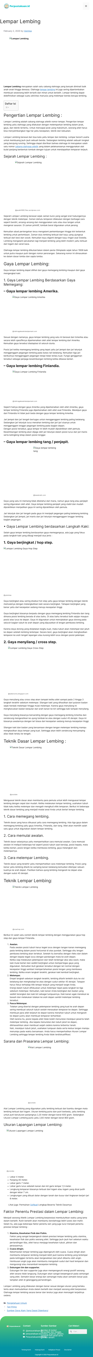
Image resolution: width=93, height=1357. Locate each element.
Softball (34, 1205)
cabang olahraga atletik (26, 146)
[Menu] (86, 6)
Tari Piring (12, 1307)
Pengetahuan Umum (17, 1303)
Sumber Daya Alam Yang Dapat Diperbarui (27, 1310)
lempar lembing (47, 89)
